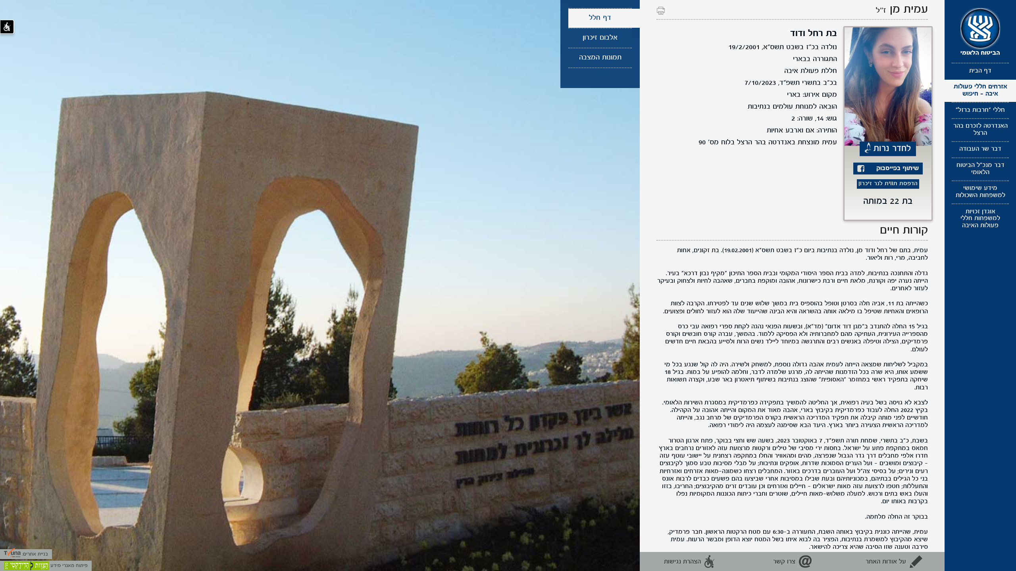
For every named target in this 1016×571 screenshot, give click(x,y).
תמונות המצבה (600, 57)
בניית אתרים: (34, 554)
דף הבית (980, 71)
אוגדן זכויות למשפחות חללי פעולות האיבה (980, 219)
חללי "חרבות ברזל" (980, 110)
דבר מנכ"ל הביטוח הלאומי (980, 169)
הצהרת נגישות (682, 562)
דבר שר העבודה (980, 149)
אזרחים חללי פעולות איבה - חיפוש (980, 90)
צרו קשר (784, 562)
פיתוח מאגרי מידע (68, 565)
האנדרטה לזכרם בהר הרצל (980, 129)
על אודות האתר (886, 562)
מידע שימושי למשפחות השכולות (980, 192)
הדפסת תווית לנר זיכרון (888, 184)
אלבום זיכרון (600, 37)
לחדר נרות (892, 148)
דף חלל (600, 18)
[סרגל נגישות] (7, 27)
